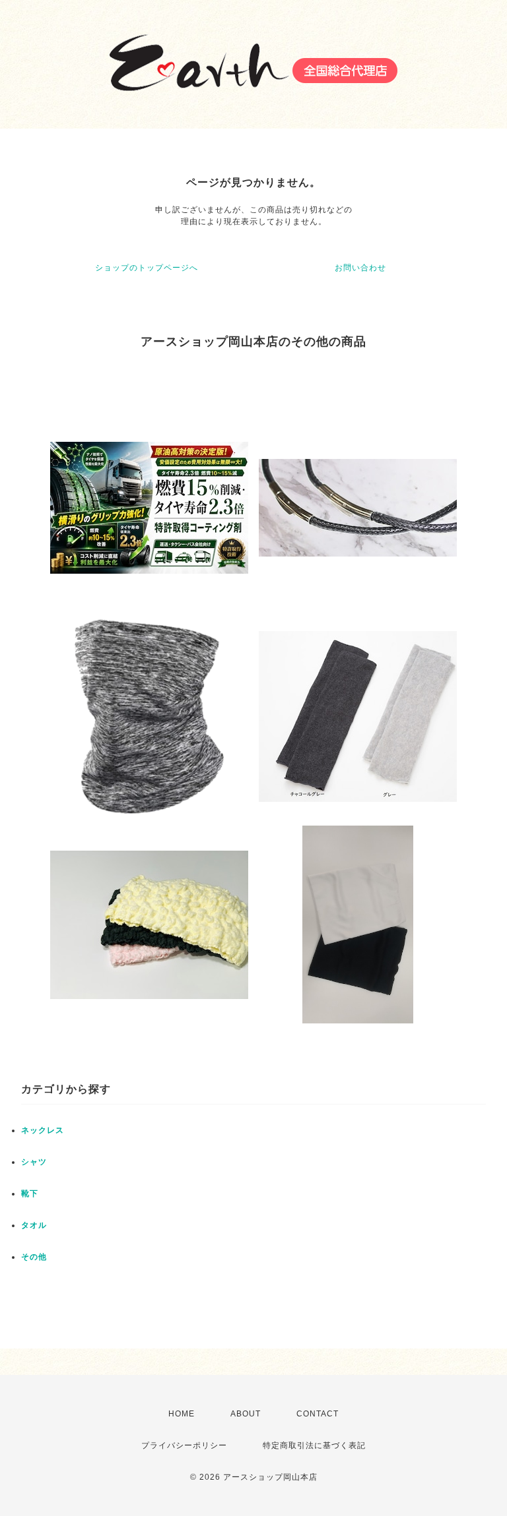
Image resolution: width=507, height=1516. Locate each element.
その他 (34, 1256)
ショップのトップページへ (146, 267)
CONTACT (317, 1413)
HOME (181, 1413)
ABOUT (245, 1413)
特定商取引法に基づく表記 (314, 1445)
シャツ (34, 1162)
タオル (34, 1225)
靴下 (29, 1193)
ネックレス (42, 1130)
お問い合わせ (360, 267)
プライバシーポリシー (184, 1445)
